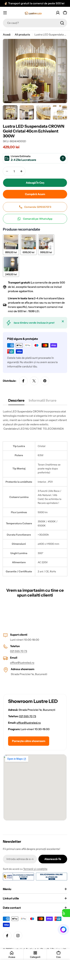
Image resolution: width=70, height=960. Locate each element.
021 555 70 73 (18, 651)
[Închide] (62, 321)
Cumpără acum (35, 194)
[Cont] (58, 13)
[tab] (16, 401)
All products (22, 34)
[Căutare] (62, 23)
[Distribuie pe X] (34, 381)
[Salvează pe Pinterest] (45, 381)
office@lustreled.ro (22, 662)
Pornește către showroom (28, 741)
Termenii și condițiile (35, 869)
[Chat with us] (63, 929)
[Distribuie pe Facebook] (23, 381)
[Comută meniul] (5, 13)
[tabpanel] (35, 492)
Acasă (6, 34)
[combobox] (35, 23)
